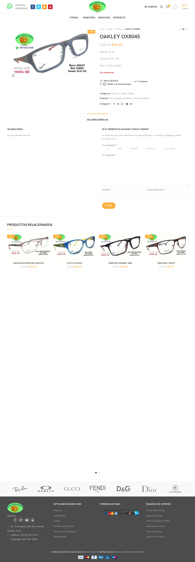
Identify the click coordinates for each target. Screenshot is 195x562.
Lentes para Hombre (155, 510)
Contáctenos (59, 515)
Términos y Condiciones (64, 531)
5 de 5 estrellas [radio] (167, 148)
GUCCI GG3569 (74, 263)
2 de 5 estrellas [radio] (117, 148)
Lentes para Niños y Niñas (158, 521)
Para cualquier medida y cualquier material (129, 98)
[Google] (122, 104)
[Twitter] (38, 7)
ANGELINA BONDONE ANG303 (28, 263)
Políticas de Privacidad (63, 526)
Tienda (56, 521)
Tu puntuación (109, 145)
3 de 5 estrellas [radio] (132, 148)
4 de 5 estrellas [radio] (148, 148)
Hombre (118, 29)
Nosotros (57, 510)
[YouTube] (50, 7)
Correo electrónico (156, 189)
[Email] (44, 7)
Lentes (110, 29)
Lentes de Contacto (155, 536)
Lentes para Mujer (154, 515)
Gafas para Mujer (154, 531)
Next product (186, 29)
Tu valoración (109, 155)
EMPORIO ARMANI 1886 (120, 263)
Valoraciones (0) (97, 119)
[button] (109, 80)
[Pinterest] (131, 104)
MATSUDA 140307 (166, 263)
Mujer (131, 93)
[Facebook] (33, 7)
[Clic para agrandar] (13, 75)
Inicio (102, 29)
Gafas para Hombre (155, 526)
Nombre (106, 189)
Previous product (180, 29)
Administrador (60, 536)
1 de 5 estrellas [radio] (105, 148)
